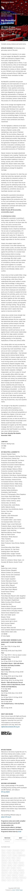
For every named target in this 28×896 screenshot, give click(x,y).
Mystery (10, 865)
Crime (13, 852)
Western (15, 862)
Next (20, 838)
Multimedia (15, 877)
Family (14, 870)
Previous (7, 839)
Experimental (21, 855)
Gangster (13, 867)
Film (3, 877)
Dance (9, 875)
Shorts (18, 860)
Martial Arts (20, 870)
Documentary (16, 850)
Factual (21, 875)
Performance (22, 877)
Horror (22, 850)
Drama (3, 850)
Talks (3, 857)
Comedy (9, 850)
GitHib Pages (19, 890)
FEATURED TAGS (5, 847)
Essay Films (4, 872)
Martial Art (8, 877)
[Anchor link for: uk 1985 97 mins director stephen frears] (21, 29)
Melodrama (20, 865)
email (19, 831)
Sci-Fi (9, 855)
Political (4, 880)
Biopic (10, 862)
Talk (10, 860)
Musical (8, 857)
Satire (15, 865)
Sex (13, 880)
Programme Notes (7, 2)
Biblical (22, 872)
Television (4, 862)
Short (10, 872)
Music (13, 857)
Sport (8, 867)
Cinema (3, 875)
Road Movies (5, 870)
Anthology (16, 872)
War (13, 860)
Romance (4, 855)
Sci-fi (9, 880)
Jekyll (13, 890)
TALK (17, 880)
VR (21, 880)
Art (10, 870)
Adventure (4, 860)
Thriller (3, 852)
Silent (3, 867)
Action (18, 857)
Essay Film (15, 875)
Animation (19, 852)
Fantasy (15, 855)
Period (8, 852)
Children (4, 865)
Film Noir (21, 862)
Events (18, 867)
